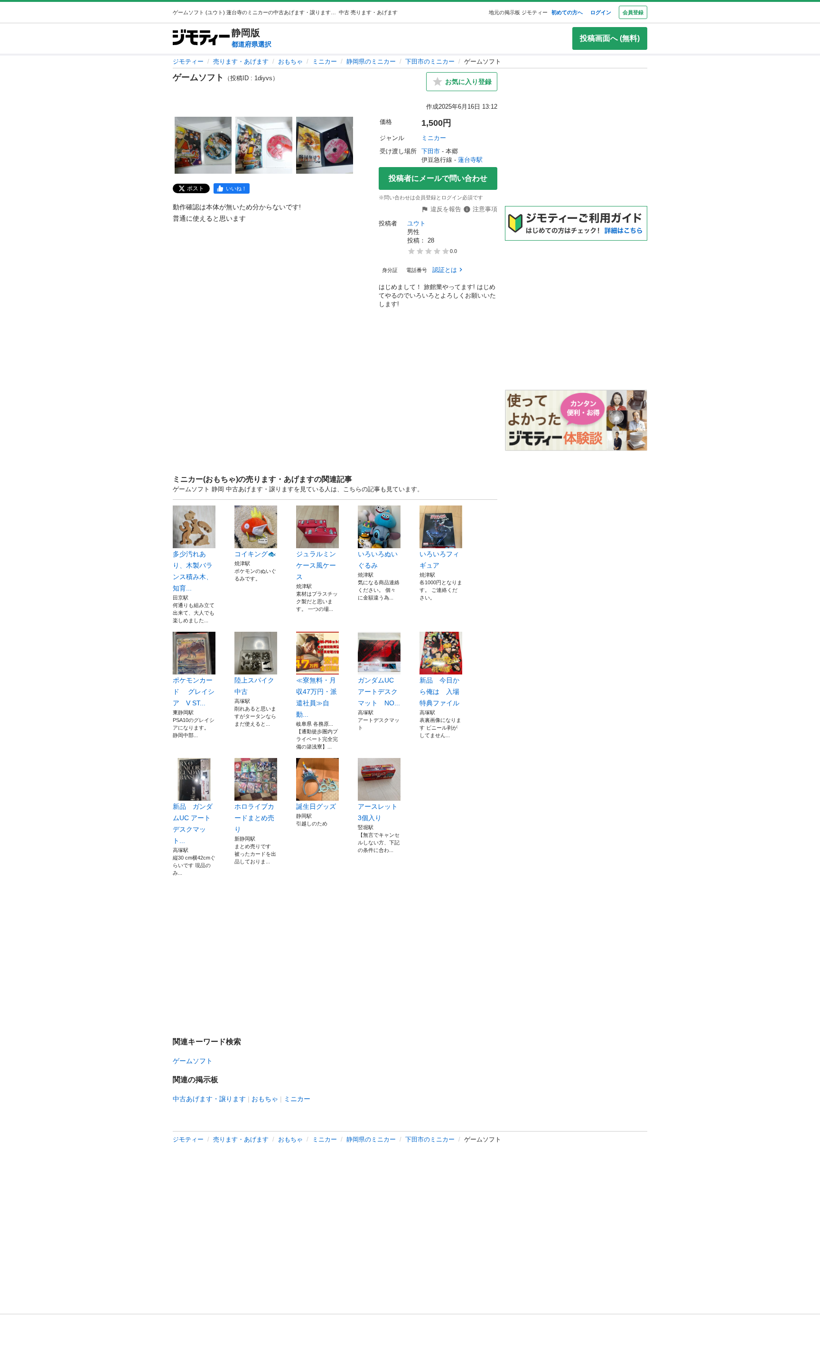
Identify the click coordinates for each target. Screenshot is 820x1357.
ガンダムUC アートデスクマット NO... (379, 691)
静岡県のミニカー (371, 61)
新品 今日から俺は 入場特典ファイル (439, 691)
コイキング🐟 (255, 554)
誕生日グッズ (316, 806)
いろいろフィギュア (439, 559)
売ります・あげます (241, 61)
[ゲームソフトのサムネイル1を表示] (203, 145)
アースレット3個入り (378, 812)
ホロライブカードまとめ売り (254, 818)
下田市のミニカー (430, 61)
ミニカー (324, 61)
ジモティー (188, 61)
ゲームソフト (193, 1061)
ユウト (416, 223)
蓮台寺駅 (470, 159)
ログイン (600, 12)
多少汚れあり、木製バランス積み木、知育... (193, 571)
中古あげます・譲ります (209, 1099)
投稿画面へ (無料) (610, 38)
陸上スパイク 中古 (255, 685)
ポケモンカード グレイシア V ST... (193, 691)
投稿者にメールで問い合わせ (438, 178)
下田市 (430, 151)
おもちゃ (290, 61)
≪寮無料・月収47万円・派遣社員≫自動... (316, 697)
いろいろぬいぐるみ (378, 559)
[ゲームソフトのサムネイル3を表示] (324, 145)
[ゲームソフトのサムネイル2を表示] (263, 145)
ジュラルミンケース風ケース (316, 565)
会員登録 (633, 12)
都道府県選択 (251, 44)
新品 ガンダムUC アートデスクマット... (193, 823)
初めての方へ (567, 12)
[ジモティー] (201, 38)
